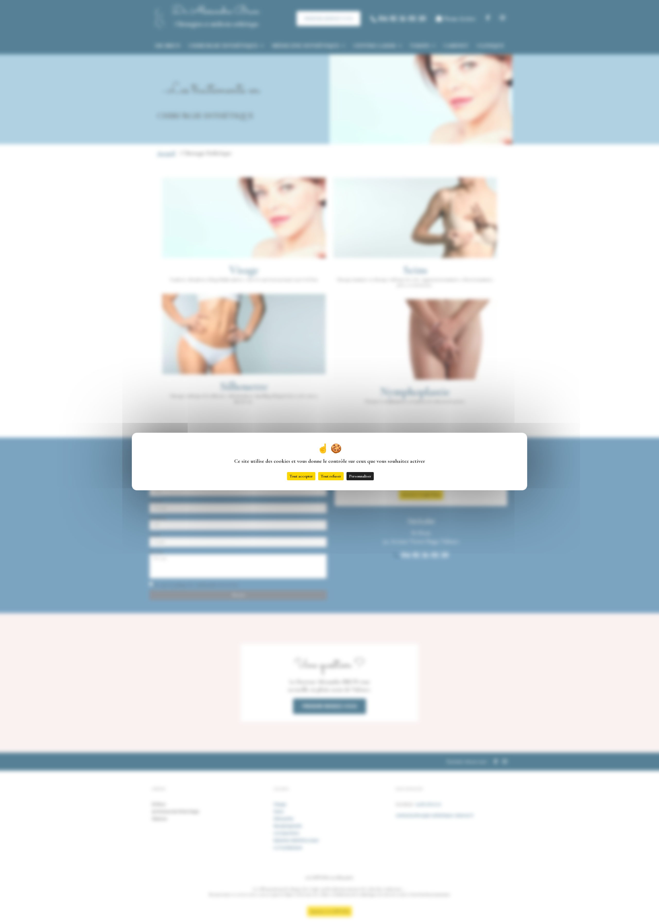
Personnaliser (360, 476)
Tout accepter (301, 476)
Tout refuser (331, 476)
